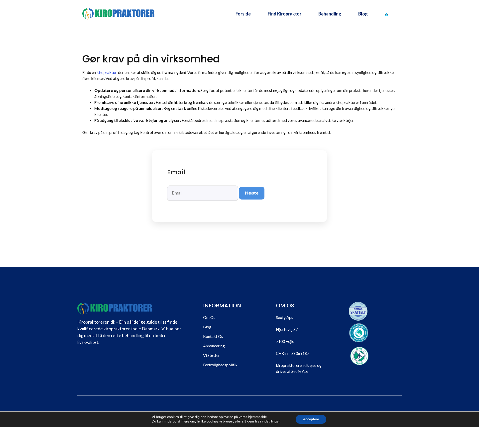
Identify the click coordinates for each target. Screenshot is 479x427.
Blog (363, 13)
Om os (209, 317)
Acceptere (311, 419)
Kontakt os (213, 336)
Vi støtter (211, 355)
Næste (251, 193)
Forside (243, 13)
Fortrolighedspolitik (220, 364)
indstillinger (271, 421)
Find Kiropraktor (284, 13)
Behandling (329, 13)
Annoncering (214, 345)
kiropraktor (107, 72)
